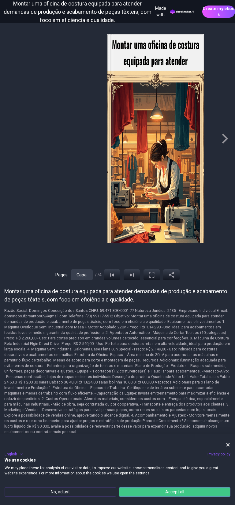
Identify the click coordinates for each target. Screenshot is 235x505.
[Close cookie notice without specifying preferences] (228, 444)
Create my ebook (219, 11)
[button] (14, 454)
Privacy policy (218, 454)
